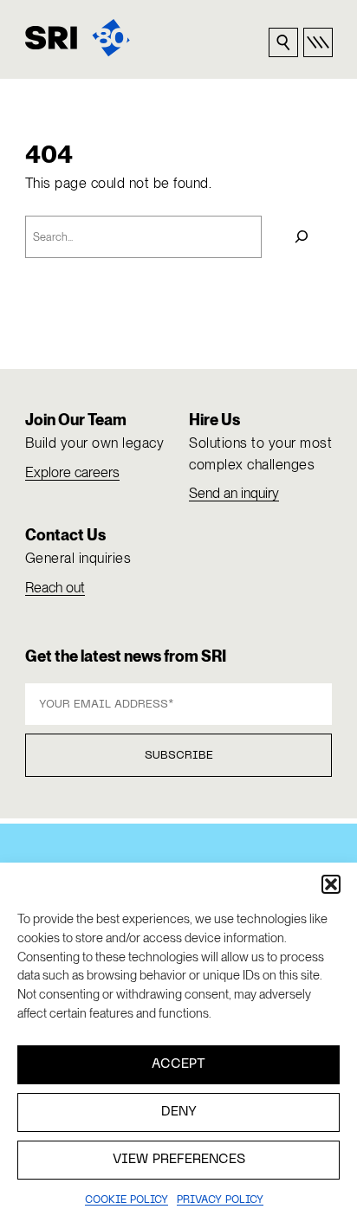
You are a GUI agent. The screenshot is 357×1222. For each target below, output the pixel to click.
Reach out (55, 587)
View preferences (179, 1160)
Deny (179, 1112)
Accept (178, 1064)
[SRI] (77, 37)
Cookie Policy (126, 1200)
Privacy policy (220, 1200)
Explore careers (72, 472)
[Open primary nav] (318, 42)
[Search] (301, 237)
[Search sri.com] (283, 42)
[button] (331, 884)
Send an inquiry (234, 493)
